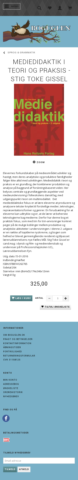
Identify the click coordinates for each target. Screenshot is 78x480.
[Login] (60, 8)
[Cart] (70, 8)
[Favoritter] (50, 8)
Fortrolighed (12, 351)
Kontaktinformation (17, 343)
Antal (39, 298)
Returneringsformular (19, 355)
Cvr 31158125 (11, 359)
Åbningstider (12, 347)
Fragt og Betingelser (18, 339)
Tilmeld (10, 469)
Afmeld (24, 469)
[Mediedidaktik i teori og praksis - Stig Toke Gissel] (39, 120)
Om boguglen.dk (14, 335)
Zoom (41, 162)
